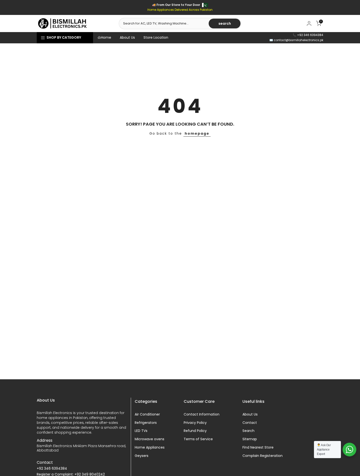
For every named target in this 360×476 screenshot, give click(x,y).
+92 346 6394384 (52, 468)
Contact (249, 422)
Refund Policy (195, 430)
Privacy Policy (195, 422)
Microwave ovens (149, 439)
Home (106, 37)
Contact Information (201, 414)
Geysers (141, 455)
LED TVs (141, 430)
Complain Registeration (262, 455)
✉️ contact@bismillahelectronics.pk (296, 40)
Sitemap (249, 439)
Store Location (156, 37)
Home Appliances (150, 447)
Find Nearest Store (258, 447)
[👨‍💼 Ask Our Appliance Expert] (349, 449)
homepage (197, 133)
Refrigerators (146, 422)
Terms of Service (198, 439)
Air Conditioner (147, 414)
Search (248, 430)
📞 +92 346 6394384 (308, 35)
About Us (127, 37)
